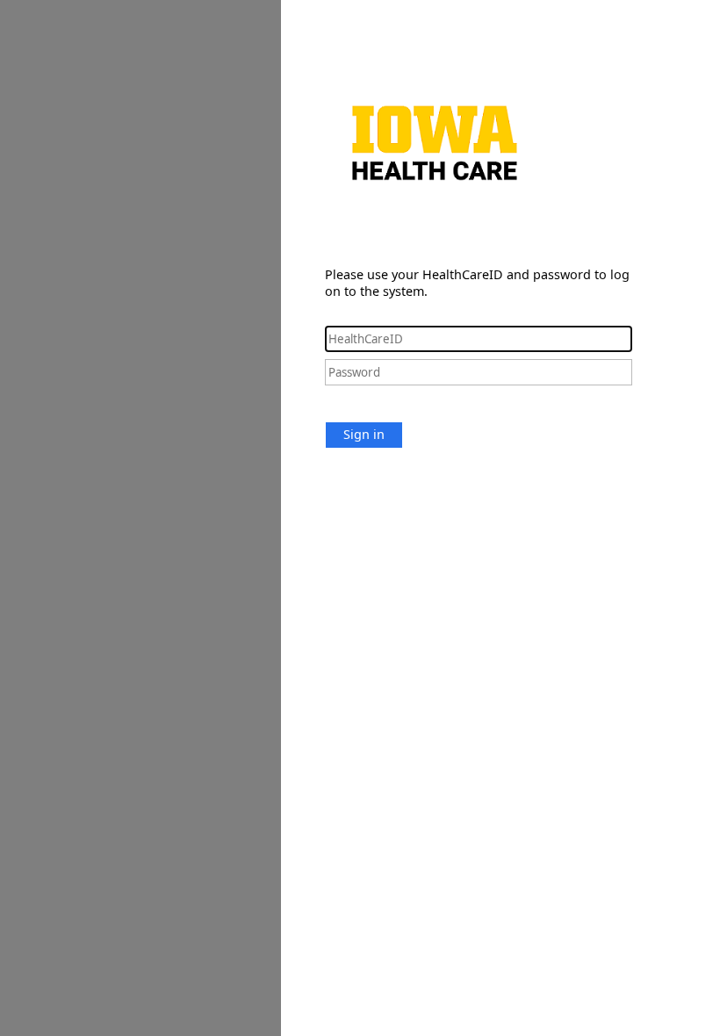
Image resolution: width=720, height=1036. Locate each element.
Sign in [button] (364, 434)
